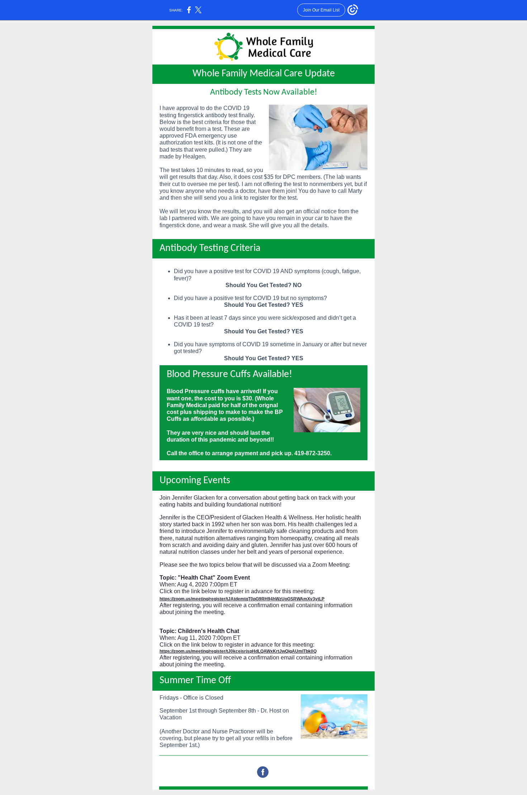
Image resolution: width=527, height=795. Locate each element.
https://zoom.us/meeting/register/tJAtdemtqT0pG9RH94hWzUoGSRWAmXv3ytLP (242, 598)
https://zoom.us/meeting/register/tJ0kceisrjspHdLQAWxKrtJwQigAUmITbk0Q (238, 651)
